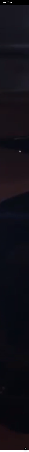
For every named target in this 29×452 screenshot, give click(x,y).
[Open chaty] (25, 448)
